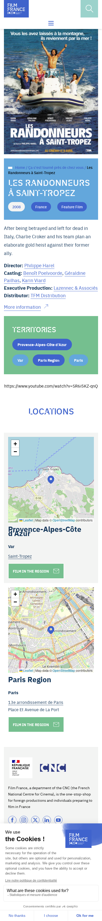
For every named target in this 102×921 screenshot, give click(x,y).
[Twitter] (35, 820)
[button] (51, 480)
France (41, 206)
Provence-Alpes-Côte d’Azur (42, 344)
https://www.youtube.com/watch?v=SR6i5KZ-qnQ (51, 386)
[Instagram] (24, 820)
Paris (78, 360)
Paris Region (48, 360)
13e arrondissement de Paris (35, 702)
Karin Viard (34, 280)
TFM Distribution (48, 295)
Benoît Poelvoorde (42, 273)
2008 (16, 206)
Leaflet (27, 520)
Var (20, 360)
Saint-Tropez (20, 556)
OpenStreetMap (64, 520)
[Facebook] (12, 820)
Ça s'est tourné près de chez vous (56, 167)
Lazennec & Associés (76, 287)
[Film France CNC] (16, 8)
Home (20, 167)
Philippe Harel (39, 265)
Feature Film (72, 206)
